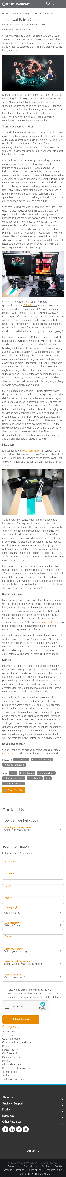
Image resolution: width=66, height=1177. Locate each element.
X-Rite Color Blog (21, 13)
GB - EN (32, 1151)
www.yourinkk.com (31, 450)
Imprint (20, 1169)
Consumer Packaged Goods (16, 1042)
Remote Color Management (16, 1068)
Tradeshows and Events (14, 1079)
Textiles (6, 1075)
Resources (8, 1115)
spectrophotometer (14, 783)
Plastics (6, 1060)
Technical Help (9, 1071)
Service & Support (12, 1103)
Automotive (8, 1031)
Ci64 (26, 301)
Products (7, 1109)
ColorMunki (34, 778)
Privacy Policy (30, 1166)
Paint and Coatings (42, 759)
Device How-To (10, 1049)
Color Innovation (11, 1038)
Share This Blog (13, 790)
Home (5, 13)
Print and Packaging (14, 764)
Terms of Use (34, 1169)
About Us (7, 1097)
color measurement (14, 778)
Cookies (46, 1166)
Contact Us (13, 1166)
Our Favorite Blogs (11, 1053)
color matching (46, 773)
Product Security (54, 1169)
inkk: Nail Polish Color (43, 13)
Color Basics (21, 759)
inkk (48, 778)
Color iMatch (30, 305)
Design (6, 1046)
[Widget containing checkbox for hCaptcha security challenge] (25, 1006)
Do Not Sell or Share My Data (35, 1173)
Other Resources (11, 1121)
